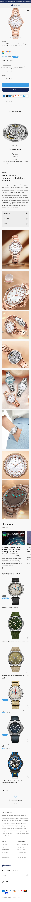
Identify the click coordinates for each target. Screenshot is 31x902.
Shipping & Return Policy (7, 60)
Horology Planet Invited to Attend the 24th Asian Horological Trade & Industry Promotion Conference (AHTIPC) (13, 551)
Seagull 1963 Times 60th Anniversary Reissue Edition (14, 710)
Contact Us (19, 860)
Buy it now (15, 89)
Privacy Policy (20, 854)
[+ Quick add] (27, 637)
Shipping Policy (20, 847)
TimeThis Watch (5, 860)
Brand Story (4, 844)
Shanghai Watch (5, 849)
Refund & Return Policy (22, 844)
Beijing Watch (5, 852)
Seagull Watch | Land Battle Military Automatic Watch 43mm (15, 641)
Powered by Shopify (16, 897)
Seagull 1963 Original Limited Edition (10, 607)
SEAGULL (4, 41)
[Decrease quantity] (4, 78)
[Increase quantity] (10, 78)
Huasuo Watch (5, 854)
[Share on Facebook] (6, 101)
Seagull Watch (5, 847)
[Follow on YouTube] (7, 882)
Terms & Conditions (21, 852)
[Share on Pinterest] (11, 101)
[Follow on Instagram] (3, 882)
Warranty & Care (21, 849)
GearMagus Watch (6, 857)
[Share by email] (14, 101)
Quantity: (4, 75)
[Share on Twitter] (9, 101)
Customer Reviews (21, 857)
